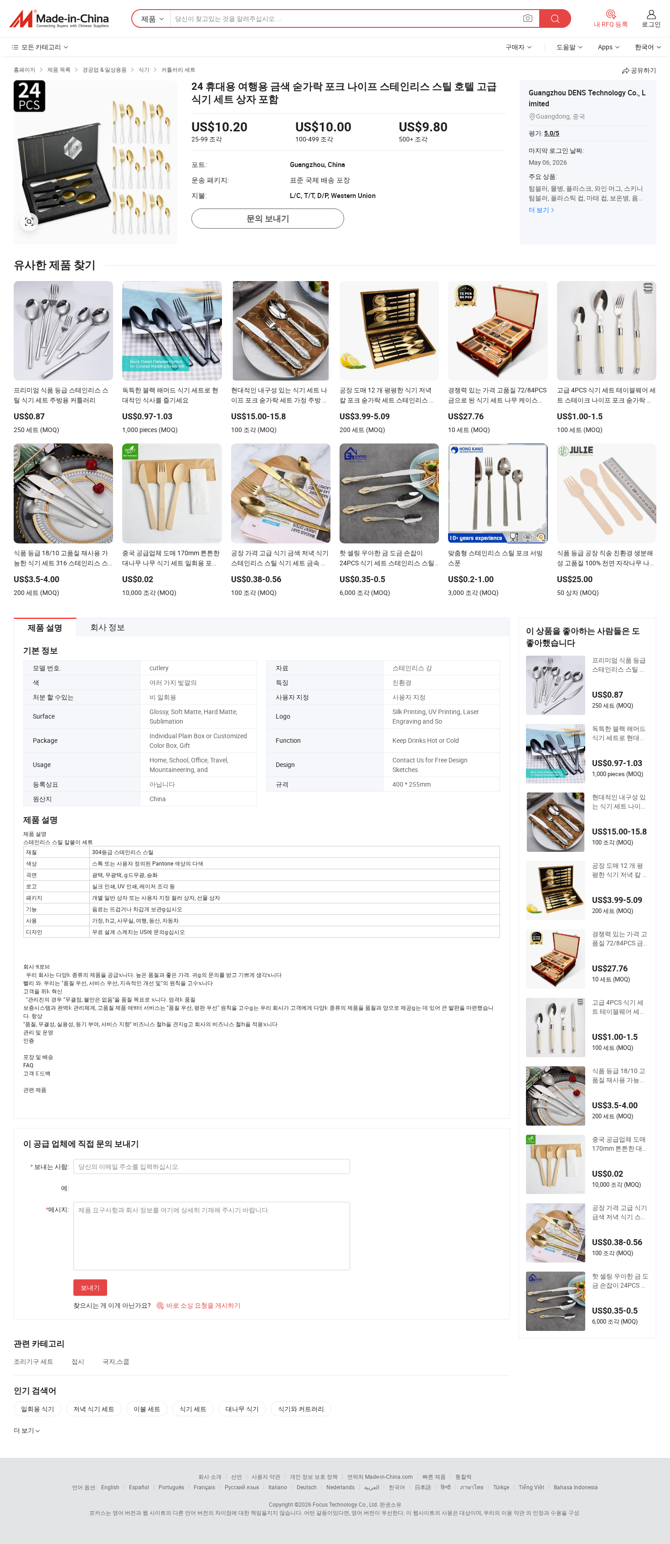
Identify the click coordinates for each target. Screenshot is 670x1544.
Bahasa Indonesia (576, 1487)
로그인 (651, 24)
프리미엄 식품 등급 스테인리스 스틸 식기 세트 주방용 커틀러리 (619, 665)
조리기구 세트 (33, 1361)
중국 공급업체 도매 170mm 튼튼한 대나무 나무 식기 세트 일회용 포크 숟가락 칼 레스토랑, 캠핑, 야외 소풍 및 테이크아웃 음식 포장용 (620, 1144)
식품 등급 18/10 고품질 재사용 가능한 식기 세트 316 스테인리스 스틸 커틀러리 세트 (619, 1075)
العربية (371, 1487)
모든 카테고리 (41, 46)
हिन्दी (446, 1487)
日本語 (423, 1487)
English (110, 1487)
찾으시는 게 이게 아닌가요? (112, 1305)
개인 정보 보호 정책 (314, 1476)
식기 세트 (193, 1408)
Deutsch (307, 1487)
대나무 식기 (242, 1408)
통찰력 (463, 1476)
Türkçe (501, 1487)
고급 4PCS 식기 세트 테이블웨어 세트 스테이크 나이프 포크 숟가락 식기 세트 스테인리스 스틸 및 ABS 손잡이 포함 (619, 1007)
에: (65, 1188)
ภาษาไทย (472, 1487)
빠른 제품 (434, 1476)
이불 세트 (147, 1408)
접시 (78, 1361)
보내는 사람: (49, 1166)
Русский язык (242, 1487)
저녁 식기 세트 (93, 1408)
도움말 (566, 46)
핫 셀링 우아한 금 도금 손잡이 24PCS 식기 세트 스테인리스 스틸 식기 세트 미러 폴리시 (620, 1281)
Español (139, 1487)
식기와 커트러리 (301, 1408)
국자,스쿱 (116, 1361)
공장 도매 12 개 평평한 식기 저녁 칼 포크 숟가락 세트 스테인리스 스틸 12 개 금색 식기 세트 (620, 870)
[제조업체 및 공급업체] (58, 18)
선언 (236, 1476)
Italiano (277, 1487)
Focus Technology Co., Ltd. (345, 1504)
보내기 (90, 1287)
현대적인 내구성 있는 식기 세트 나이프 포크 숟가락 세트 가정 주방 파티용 (619, 802)
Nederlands (340, 1487)
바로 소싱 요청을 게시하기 (199, 1305)
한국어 (397, 1487)
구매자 (515, 46)
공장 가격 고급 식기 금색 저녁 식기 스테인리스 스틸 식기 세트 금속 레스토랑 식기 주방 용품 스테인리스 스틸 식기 (619, 1212)
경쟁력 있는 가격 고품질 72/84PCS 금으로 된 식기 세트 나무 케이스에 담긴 (620, 938)
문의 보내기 (268, 218)
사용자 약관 (266, 1476)
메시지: (57, 1209)
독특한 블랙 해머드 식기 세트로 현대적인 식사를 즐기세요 (619, 733)
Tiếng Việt (531, 1487)
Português (171, 1487)
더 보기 (539, 209)
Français (204, 1487)
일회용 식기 (37, 1408)
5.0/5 (551, 133)
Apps (605, 46)
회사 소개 (210, 1476)
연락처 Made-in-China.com (380, 1476)
